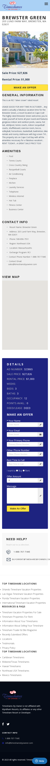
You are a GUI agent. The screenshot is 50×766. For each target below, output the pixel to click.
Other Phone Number (18, 450)
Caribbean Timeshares (13, 657)
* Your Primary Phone (18, 440)
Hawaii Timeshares (11, 666)
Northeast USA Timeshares (15, 670)
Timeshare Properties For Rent (17, 616)
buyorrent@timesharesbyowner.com (28, 559)
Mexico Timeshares (12, 675)
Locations (7, 638)
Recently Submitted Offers (15, 634)
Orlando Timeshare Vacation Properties (21, 589)
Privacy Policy (8, 647)
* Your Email (13, 430)
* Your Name (13, 420)
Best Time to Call (15, 460)
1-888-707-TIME (38, 256)
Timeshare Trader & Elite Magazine (19, 630)
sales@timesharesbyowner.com (22, 264)
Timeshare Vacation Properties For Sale (21, 612)
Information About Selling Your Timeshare (22, 625)
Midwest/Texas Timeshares (15, 661)
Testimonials (8, 643)
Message (11, 486)
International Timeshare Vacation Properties (24, 602)
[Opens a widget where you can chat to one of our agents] (39, 761)
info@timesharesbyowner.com (19, 743)
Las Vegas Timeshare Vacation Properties (22, 593)
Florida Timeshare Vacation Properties (21, 598)
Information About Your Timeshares (20, 621)
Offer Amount (14, 476)
